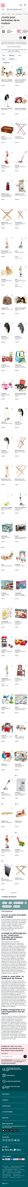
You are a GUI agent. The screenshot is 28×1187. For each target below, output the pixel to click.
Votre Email (4, 1053)
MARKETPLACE (5, 1117)
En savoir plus (8, 1127)
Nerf (10, 903)
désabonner (19, 1061)
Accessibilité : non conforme (15, 1177)
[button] (25, 5)
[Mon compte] (21, 5)
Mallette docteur (18, 903)
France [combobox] (5, 1183)
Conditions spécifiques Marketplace (18, 1166)
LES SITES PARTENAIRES (7, 1111)
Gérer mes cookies (16, 1174)
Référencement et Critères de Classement (12, 1167)
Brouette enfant (7, 906)
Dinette (4, 903)
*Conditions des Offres (6, 1175)
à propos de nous (6, 1106)
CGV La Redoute (5, 1166)
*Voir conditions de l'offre (6, 1059)
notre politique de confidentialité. (8, 1063)
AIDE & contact (5, 1094)
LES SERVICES (5, 1100)
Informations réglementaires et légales (9, 1169)
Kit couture (16, 906)
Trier (3, 55)
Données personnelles (6, 1174)
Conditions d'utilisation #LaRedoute (14, 1172)
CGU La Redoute (18, 1171)
